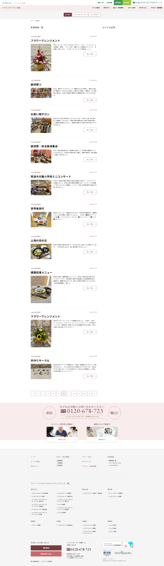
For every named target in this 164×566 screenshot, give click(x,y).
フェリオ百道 (112, 528)
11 (89, 393)
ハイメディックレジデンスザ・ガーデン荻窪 (39, 513)
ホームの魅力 (35, 461)
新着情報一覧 (112, 460)
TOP (32, 20)
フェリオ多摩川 (61, 512)
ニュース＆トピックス (115, 463)
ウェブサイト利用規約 (46, 561)
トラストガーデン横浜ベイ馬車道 (92, 493)
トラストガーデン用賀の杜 (65, 496)
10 (84, 393)
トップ (33, 457)
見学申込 (127, 3)
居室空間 (60, 460)
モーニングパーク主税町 (116, 493)
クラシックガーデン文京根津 (40, 493)
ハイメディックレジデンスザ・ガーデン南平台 (39, 500)
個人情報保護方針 (35, 561)
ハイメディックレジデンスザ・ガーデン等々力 (64, 500)
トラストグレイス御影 (89, 528)
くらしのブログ (113, 465)
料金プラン (35, 466)
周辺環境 (60, 465)
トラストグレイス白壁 (115, 496)
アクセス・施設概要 (89, 466)
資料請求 (118, 3)
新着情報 (37, 20)
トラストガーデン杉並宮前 (39, 509)
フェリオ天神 (112, 525)
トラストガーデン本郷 (38, 496)
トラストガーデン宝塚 (89, 525)
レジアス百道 (112, 531)
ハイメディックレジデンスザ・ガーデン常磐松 (39, 505)
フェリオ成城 (61, 504)
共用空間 (60, 463)
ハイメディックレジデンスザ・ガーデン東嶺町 (64, 508)
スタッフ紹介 (87, 457)
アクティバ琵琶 (36, 525)
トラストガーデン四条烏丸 (65, 525)
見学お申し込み (46, 554)
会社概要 (109, 3)
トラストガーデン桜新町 (64, 493)
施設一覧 (100, 3)
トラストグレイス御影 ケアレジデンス (89, 532)
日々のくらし (87, 461)
